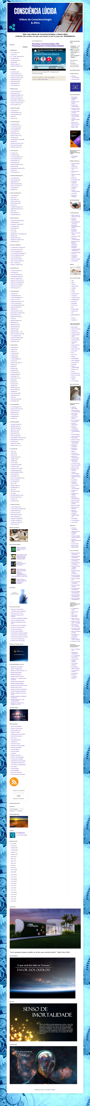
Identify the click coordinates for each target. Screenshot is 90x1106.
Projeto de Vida (74, 369)
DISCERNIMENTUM (16, 472)
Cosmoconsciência (15, 73)
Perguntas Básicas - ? (15, 332)
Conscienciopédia (75, 338)
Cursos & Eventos (75, 79)
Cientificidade (14, 222)
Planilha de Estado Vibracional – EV (19, 670)
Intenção (73, 451)
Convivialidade (14, 129)
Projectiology (74, 518)
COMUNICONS (15, 464)
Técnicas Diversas (15, 399)
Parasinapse (74, 364)
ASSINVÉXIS (14, 457)
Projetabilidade (14, 416)
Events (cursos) (14, 512)
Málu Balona (14, 431)
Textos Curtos (14, 414)
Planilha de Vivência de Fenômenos (19, 689)
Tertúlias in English (15, 520)
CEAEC (13, 462)
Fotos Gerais (14, 738)
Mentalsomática (14, 237)
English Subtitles (14, 510)
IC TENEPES (14, 481)
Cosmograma (14, 226)
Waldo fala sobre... (15, 445)
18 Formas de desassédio (16, 629)
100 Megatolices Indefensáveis (18, 762)
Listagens (13, 418)
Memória (13, 235)
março (12, 867)
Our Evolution (74, 522)
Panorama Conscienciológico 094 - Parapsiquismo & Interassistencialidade (48, 45)
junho (12, 861)
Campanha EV (14, 741)
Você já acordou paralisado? (17, 631)
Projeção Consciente (15, 102)
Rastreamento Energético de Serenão (74, 98)
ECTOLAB (13, 474)
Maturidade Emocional (16, 208)
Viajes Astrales (14, 524)
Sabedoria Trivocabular (16, 284)
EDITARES (13, 476)
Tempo (12, 397)
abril (12, 865)
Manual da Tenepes (75, 505)
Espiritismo (13, 370)
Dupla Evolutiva (14, 201)
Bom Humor (14, 199)
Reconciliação (14, 212)
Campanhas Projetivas (16, 739)
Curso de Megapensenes (16, 255)
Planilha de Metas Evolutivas (17, 676)
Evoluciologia (14, 162)
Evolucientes (74, 350)
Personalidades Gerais (16, 439)
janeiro (12, 871)
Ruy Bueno (13, 441)
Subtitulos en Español (16, 518)
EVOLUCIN (14, 480)
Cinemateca (13, 753)
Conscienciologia (15, 128)
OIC (12, 493)
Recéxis (73, 371)
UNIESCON (14, 501)
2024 (12, 843)
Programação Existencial (16, 168)
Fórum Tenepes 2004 (15, 258)
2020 (12, 879)
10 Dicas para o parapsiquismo (18, 638)
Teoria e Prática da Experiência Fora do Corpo (75, 477)
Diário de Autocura (75, 439)
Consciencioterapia (15, 114)
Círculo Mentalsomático (16, 305)
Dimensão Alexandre (15, 362)
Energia (12, 62)
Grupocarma (13, 131)
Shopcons (73, 377)
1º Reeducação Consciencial (17, 247)
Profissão (13, 381)
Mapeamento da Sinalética (17, 666)
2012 (12, 896)
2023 (12, 845)
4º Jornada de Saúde (15, 270)
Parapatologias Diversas (16, 139)
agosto (12, 856)
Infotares (73, 356)
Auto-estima (13, 195)
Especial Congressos (15, 278)
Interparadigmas (74, 358)
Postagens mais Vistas (16, 755)
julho (12, 858)
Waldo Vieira (14, 443)
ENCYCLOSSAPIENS (16, 478)
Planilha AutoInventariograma (17, 681)
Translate (20, 811)
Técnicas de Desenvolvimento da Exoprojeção (21, 563)
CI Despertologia (14, 295)
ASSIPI (39, 79)
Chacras (12, 54)
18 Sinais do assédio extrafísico (18, 627)
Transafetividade (14, 214)
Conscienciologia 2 (15, 770)
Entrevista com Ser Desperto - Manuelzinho (75, 243)
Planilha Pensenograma (16, 674)
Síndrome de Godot (75, 236)
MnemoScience (14, 326)
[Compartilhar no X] (51, 77)
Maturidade (13, 166)
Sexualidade (13, 187)
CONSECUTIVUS (15, 468)
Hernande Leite (14, 426)
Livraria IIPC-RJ (75, 362)
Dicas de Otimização (15, 274)
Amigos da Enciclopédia (16, 220)
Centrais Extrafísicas (15, 91)
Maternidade (13, 181)
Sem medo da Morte (75, 465)
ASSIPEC (13, 458)
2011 (12, 898)
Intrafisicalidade (14, 374)
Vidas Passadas (14, 85)
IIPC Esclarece (14, 133)
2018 (12, 883)
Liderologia (13, 376)
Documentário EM (75, 179)
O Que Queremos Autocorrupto (18, 774)
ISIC (12, 489)
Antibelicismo (14, 353)
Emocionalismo (14, 203)
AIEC (12, 451)
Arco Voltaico (14, 52)
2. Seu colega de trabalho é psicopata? (75, 660)
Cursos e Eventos (15, 303)
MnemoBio (13, 322)
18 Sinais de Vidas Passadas (17, 609)
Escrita (12, 230)
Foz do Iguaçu (14, 372)
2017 (12, 885)
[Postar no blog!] (49, 77)
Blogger (53, 1089)
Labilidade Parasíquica (16, 206)
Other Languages (15, 516)
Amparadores (14, 110)
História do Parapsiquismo (17, 282)
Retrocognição (14, 83)
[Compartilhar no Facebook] (52, 77)
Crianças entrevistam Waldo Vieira (75, 119)
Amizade (13, 349)
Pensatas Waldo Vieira (16, 408)
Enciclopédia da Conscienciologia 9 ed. (75, 431)
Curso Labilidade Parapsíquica (17, 253)
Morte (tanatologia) (15, 183)
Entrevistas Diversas (15, 311)
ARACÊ (13, 455)
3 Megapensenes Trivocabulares (18, 734)
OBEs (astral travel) (15, 514)
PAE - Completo (14, 262)
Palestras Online (44, 79)
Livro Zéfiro (74, 193)
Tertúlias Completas (15, 337)
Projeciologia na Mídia (16, 99)
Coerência (13, 153)
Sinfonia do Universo (15, 285)
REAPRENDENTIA (15, 495)
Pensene (13, 141)
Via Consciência (75, 380)
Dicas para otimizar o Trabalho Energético (75, 567)
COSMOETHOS (15, 470)
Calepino (13, 355)
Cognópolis (13, 357)
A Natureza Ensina (75, 463)
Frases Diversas (14, 410)
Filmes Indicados (14, 314)
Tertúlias (73, 378)
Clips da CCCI (14, 299)
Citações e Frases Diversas (17, 728)
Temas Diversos (14, 393)
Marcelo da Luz (14, 430)
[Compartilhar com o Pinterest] (53, 77)
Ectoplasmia (13, 58)
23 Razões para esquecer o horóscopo (19, 636)
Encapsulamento (14, 60)
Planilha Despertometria (16, 672)
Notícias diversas (14, 378)
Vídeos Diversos (14, 339)
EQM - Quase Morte (15, 75)
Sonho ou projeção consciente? (18, 620)
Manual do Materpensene (16, 668)
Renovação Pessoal (15, 145)
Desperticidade (14, 160)
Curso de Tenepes (15, 257)
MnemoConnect (14, 324)
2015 (12, 890)
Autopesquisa (14, 124)
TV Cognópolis (14, 335)
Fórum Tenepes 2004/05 (16, 260)
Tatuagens (13, 391)
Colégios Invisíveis (75, 332)
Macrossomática (14, 180)
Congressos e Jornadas (16, 224)
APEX (12, 453)
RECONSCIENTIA (15, 497)
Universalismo (14, 172)
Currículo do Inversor (15, 249)
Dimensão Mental (15, 307)
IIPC (12, 483)
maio (12, 863)
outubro (13, 852)
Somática (13, 189)
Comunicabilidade (15, 358)
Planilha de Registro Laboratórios (18, 691)
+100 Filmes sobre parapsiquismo (18, 611)
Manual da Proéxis (75, 500)
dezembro (13, 847)
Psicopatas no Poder (75, 641)
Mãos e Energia (14, 64)
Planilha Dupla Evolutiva (16, 687)
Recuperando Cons (75, 373)
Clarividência (14, 72)
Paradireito (13, 137)
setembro (13, 854)
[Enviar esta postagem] (46, 77)
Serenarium (73, 177)
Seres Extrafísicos (15, 104)
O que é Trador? (75, 543)
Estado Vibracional (75, 348)
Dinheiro (13, 364)
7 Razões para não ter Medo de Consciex (75, 533)
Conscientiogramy (75, 520)
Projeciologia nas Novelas (16, 100)
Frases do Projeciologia (16, 747)
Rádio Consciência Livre (16, 333)
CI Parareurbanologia (15, 297)
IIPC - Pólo (73, 354)
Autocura (13, 197)
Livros (12, 232)
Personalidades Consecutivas (17, 437)
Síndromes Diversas (15, 147)
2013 (12, 894)
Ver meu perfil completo (21, 835)
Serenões (13, 170)
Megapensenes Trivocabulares (17, 233)
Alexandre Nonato (15, 424)
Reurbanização (14, 387)
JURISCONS (14, 491)
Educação (13, 368)
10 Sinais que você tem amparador (18, 625)
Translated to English (15, 522)
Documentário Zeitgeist (16, 276)
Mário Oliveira (14, 433)
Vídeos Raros (14, 341)
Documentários (14, 93)
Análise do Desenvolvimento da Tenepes (76, 540)
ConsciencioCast (14, 126)
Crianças (13, 360)
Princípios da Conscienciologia (18, 745)
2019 (12, 881)
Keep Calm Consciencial (16, 772)
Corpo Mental (14, 178)
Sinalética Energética (15, 66)
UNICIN (13, 499)
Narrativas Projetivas (15, 97)
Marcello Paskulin (15, 428)
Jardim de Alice (74, 184)
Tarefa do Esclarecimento (16, 736)
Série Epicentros (14, 287)
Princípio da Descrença (16, 143)
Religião (13, 385)
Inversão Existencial (15, 164)
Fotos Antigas (14, 766)
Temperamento (14, 395)
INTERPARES (14, 487)
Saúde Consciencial (15, 185)
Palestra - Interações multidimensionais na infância (21, 549)
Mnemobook (14, 328)
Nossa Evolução (75, 485)
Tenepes (13, 118)
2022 (12, 874)
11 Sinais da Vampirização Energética (19, 618)
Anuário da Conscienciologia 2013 (75, 515)
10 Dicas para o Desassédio (17, 759)
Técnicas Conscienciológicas (17, 757)
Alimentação (14, 347)
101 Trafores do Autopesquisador (18, 764)
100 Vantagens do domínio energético (19, 633)
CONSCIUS (14, 466)
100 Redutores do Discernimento (18, 760)
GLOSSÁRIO (74, 261)
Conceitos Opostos (15, 751)
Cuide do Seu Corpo (15, 743)
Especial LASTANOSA (16, 280)
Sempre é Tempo (75, 467)
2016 (12, 887)
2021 (12, 876)
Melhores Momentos (15, 320)
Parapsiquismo (14, 81)
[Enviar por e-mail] (48, 77)
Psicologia (13, 383)
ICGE (72, 352)
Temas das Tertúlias (75, 259)
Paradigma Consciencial (16, 239)
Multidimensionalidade (16, 95)
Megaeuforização (15, 79)
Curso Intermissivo (15, 158)
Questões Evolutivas (15, 732)
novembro (13, 850)
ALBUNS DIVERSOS (16, 726)
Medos (12, 210)
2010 (12, 901)
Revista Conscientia (75, 375)
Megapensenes (14, 412)
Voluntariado (14, 401)
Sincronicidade (14, 389)
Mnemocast (13, 330)
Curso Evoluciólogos (15, 156)
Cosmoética (13, 155)
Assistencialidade (15, 112)
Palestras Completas (15, 264)
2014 (12, 892)
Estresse (12, 205)
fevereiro (13, 869)
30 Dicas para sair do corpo (17, 613)
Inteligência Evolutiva (16, 316)
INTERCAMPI (14, 485)
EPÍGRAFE (13, 309)
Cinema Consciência (76, 329)
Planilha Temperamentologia (17, 683)
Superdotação (14, 241)
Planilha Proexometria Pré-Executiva (19, 685)
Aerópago (13, 293)
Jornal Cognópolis (75, 360)
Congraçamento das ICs (16, 301)
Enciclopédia (14, 228)
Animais (13, 351)
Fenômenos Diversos (15, 77)
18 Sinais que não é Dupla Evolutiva (19, 634)
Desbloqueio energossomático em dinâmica (75, 226)
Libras (12, 318)
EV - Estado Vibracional (16, 56)
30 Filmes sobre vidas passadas (18, 640)
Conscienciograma (15, 406)
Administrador (21, 832)
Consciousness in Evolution (17, 508)
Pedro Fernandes (14, 435)
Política (12, 380)
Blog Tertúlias (74, 327)
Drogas (12, 366)
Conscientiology (14, 506)
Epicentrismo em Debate (16, 312)
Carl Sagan (13, 272)
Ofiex (12, 116)
